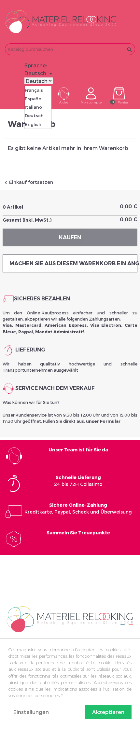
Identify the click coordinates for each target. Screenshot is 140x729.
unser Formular (103, 421)
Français (34, 90)
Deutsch (34, 115)
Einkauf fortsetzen (28, 182)
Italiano (33, 107)
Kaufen (70, 237)
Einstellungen (31, 712)
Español (34, 98)
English (33, 124)
